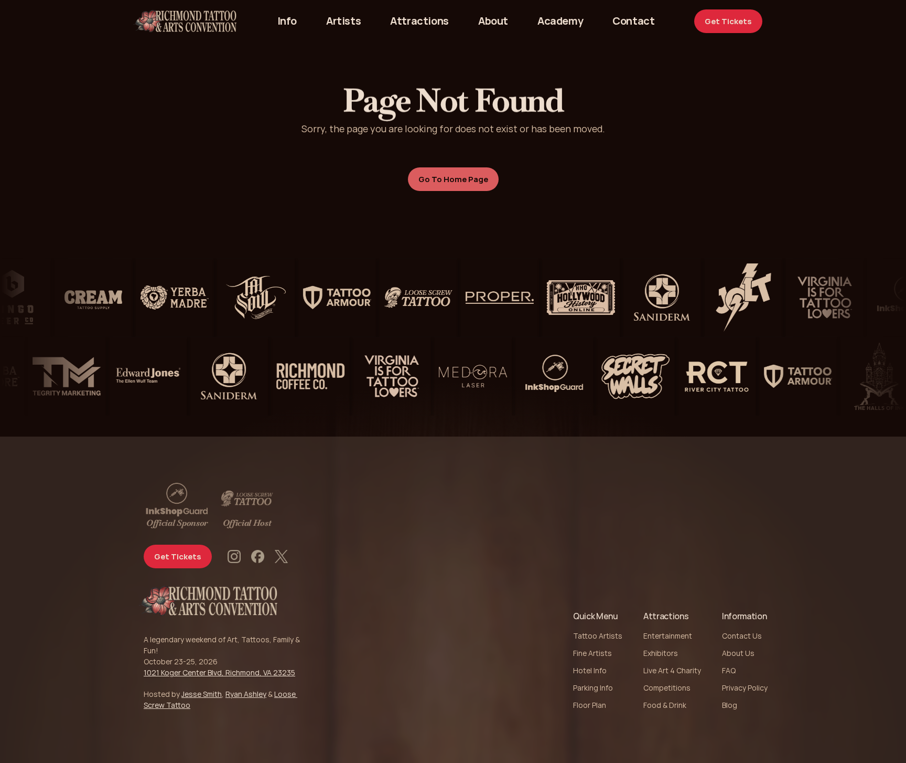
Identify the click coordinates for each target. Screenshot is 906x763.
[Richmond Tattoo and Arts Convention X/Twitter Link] (281, 556)
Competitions (667, 688)
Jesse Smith (201, 694)
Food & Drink (664, 705)
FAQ (729, 670)
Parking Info (593, 688)
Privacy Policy (745, 688)
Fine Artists (592, 653)
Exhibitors (660, 653)
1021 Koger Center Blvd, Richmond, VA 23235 (219, 672)
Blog (729, 705)
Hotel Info (590, 670)
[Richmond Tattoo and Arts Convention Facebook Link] (257, 556)
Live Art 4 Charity (672, 670)
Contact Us (742, 636)
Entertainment (667, 636)
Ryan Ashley (245, 694)
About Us (738, 653)
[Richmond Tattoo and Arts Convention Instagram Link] (234, 556)
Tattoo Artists (597, 636)
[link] (633, 21)
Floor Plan (589, 705)
